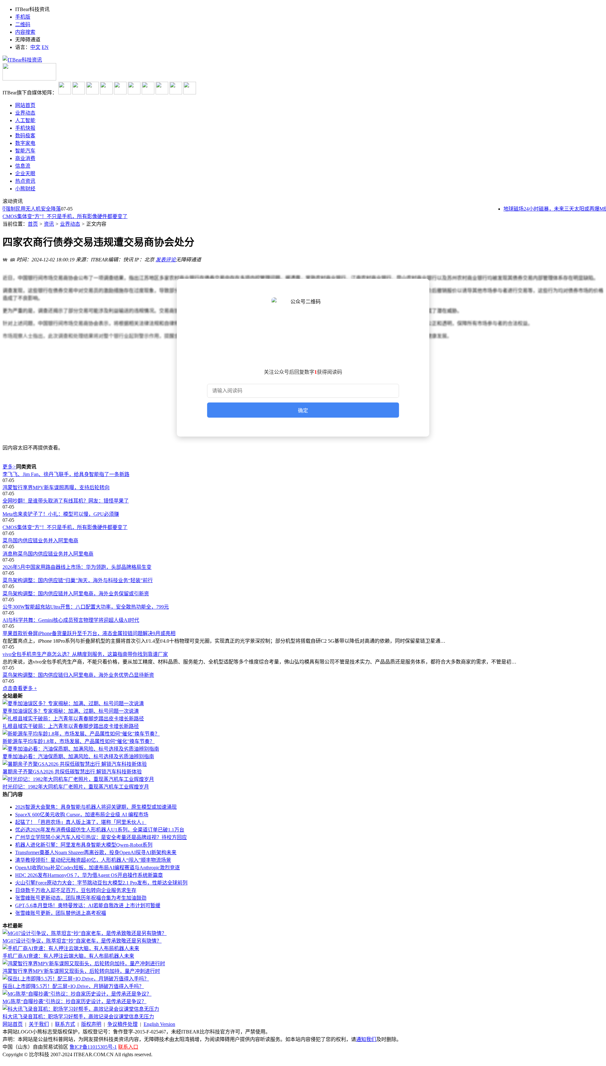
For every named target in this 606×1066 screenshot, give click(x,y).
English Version (159, 1024)
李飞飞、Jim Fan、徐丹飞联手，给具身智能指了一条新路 (66, 474)
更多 (9, 466)
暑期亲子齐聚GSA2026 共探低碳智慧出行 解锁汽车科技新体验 (72, 771)
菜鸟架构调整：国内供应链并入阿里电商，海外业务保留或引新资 (76, 593)
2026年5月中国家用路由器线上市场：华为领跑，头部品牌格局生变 (77, 567)
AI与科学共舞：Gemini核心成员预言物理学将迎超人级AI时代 (71, 620)
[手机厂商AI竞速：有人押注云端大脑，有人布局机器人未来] (71, 948)
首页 (33, 224)
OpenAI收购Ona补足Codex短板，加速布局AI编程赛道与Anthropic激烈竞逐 (97, 867)
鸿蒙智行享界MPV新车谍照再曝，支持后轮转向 (56, 487)
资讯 (49, 224)
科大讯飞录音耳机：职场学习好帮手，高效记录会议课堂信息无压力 (78, 1016)
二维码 (22, 24)
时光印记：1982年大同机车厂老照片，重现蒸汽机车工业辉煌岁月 (76, 786)
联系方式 (65, 1024)
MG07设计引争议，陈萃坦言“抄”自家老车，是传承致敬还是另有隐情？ (82, 941)
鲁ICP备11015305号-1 (93, 1047)
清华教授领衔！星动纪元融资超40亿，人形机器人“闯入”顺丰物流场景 (93, 860)
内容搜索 (25, 32)
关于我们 (39, 1024)
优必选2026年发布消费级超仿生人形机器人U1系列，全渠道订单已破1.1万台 (99, 829)
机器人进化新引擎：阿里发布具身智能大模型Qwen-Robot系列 (83, 845)
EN (45, 47)
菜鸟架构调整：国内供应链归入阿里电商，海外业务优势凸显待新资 (78, 675)
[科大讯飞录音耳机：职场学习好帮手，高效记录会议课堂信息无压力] (81, 1009)
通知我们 (366, 1039)
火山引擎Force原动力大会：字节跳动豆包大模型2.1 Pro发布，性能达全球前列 (101, 882)
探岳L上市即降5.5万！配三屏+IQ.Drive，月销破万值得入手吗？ (73, 986)
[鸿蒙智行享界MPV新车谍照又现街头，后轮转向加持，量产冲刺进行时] (84, 963)
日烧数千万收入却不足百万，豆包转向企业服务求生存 (75, 890)
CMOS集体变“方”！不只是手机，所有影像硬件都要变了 (65, 216)
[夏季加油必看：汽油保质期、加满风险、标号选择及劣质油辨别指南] (81, 749)
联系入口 (128, 1047)
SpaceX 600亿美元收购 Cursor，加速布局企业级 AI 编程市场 (81, 814)
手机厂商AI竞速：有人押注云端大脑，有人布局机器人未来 (68, 956)
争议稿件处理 (122, 1024)
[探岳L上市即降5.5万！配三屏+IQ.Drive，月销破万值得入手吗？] (76, 978)
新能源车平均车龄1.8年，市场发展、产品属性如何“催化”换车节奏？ (79, 741)
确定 (303, 410)
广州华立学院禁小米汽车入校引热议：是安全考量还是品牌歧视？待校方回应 (101, 837)
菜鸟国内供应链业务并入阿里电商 (40, 540)
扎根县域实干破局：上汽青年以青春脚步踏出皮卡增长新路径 (71, 726)
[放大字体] (5, 258)
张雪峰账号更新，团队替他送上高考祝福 (60, 913)
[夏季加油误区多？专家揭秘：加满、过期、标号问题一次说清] (73, 703)
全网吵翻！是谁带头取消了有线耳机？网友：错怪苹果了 (66, 500)
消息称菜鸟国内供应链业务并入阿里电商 (48, 554)
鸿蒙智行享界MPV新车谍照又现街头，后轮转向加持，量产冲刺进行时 (81, 971)
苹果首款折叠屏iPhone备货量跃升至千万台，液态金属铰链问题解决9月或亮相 (89, 633)
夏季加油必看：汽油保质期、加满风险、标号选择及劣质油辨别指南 (78, 756)
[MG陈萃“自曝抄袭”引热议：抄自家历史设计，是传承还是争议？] (77, 994)
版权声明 (91, 1024)
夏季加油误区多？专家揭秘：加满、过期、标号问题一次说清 (71, 711)
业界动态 (70, 224)
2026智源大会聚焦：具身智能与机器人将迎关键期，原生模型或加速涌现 (96, 807)
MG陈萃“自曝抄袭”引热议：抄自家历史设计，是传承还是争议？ (74, 1001)
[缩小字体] (12, 258)
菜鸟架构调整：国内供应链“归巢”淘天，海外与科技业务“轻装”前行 (78, 580)
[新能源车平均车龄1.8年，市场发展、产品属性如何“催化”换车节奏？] (81, 733)
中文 (35, 47)
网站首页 (13, 1024)
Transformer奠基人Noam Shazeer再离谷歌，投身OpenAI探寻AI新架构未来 (95, 852)
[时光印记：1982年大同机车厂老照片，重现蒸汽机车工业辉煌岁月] (78, 779)
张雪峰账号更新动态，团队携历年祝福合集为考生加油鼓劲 (80, 898)
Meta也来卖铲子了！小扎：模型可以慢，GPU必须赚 (61, 514)
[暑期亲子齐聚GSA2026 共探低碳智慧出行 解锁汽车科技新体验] (75, 764)
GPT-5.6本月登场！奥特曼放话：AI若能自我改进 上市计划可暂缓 (87, 905)
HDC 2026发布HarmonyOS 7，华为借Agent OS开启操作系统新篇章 (89, 875)
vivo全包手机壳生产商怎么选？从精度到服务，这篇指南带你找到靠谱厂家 (85, 654)
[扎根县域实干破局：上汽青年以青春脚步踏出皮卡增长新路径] (73, 718)
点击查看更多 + (20, 688)
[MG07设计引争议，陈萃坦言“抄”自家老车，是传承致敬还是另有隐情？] (85, 933)
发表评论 (166, 259)
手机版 (22, 17)
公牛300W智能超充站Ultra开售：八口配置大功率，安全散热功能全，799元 (86, 607)
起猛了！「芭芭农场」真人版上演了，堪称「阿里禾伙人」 (80, 822)
